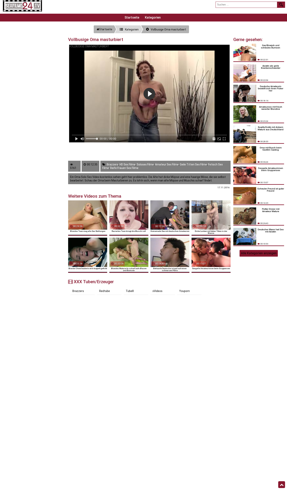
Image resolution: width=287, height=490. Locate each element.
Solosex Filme (145, 164)
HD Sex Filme (127, 164)
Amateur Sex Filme (167, 164)
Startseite (132, 17)
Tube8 (130, 291)
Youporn (184, 291)
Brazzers (112, 164)
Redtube (104, 291)
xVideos (157, 291)
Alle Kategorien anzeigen (258, 253)
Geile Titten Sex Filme (193, 164)
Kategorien (153, 17)
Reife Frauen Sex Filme (124, 168)
